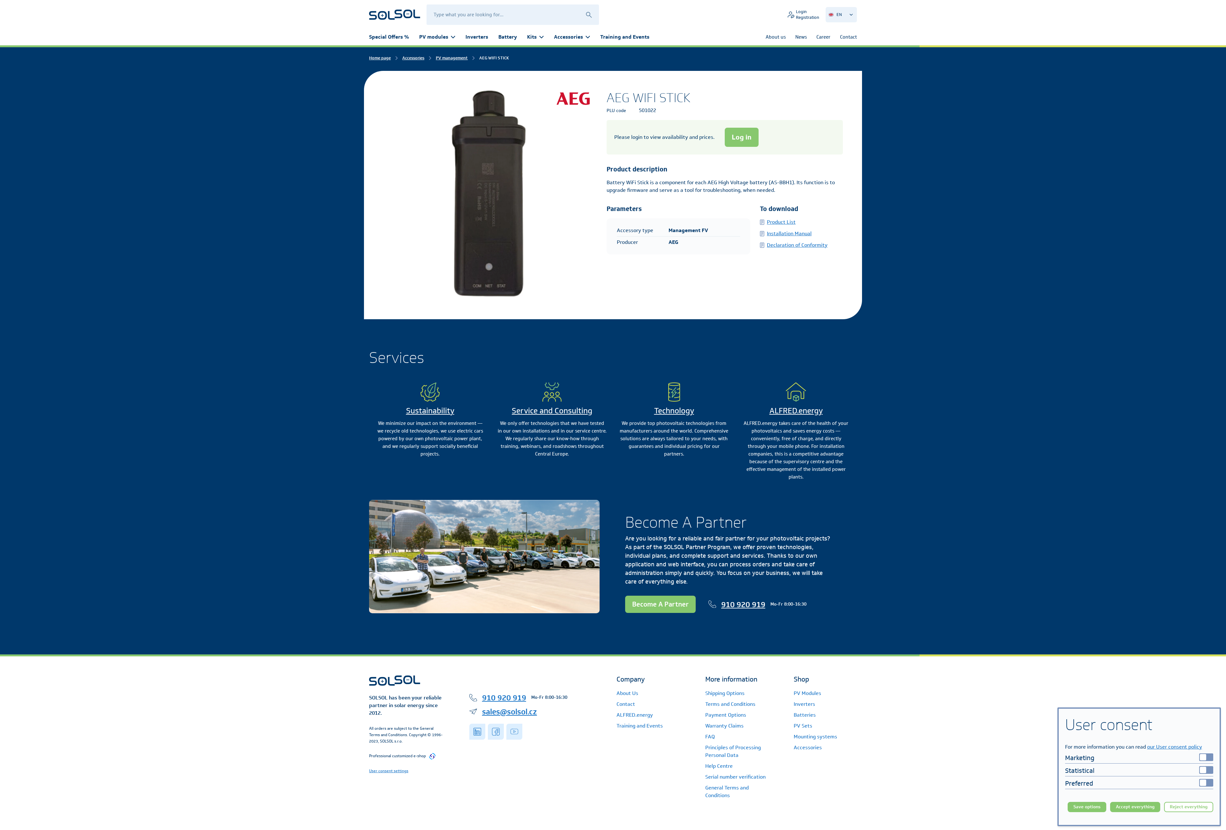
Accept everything (1135, 807)
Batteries (805, 715)
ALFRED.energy (796, 410)
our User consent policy (1174, 747)
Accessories (568, 37)
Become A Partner (660, 604)
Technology (674, 410)
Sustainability (430, 410)
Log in (742, 137)
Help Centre (719, 766)
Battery (507, 37)
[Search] (589, 14)
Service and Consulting (552, 410)
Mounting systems (815, 736)
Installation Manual (789, 233)
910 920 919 (743, 604)
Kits (532, 37)
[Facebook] (496, 732)
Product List (781, 222)
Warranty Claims (724, 725)
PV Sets (803, 725)
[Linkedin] (477, 732)
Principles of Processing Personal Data (733, 751)
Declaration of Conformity (797, 245)
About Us (627, 693)
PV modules (433, 37)
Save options (1087, 807)
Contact (626, 704)
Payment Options (725, 715)
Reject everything (1188, 807)
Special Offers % (389, 37)
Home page (380, 58)
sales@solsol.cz (509, 711)
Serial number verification (735, 777)
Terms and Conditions (730, 704)
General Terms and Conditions (727, 791)
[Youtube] (514, 732)
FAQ (710, 736)
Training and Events (624, 37)
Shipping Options (725, 693)
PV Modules (807, 693)
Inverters (476, 37)
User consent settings (388, 771)
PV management (452, 58)
